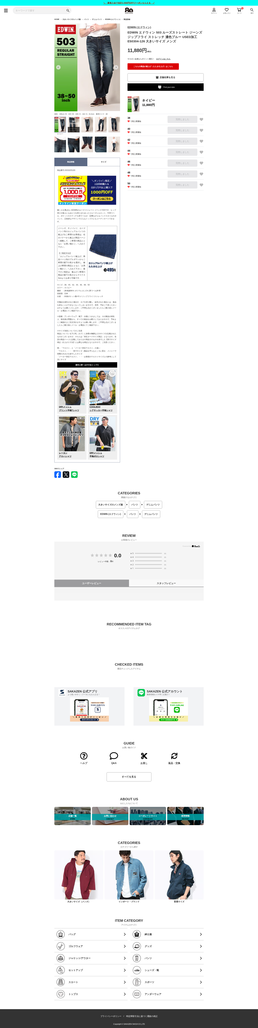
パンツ (86, 19)
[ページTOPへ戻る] (206, 1025)
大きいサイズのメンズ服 (72, 19)
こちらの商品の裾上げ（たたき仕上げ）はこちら (153, 66)
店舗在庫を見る (167, 77)
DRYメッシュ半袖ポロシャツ (97, 454)
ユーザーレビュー (91, 583)
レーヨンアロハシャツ (65, 454)
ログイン (214, 13)
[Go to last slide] (58, 67)
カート (239, 13)
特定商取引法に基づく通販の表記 (142, 1016)
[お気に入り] (201, 119)
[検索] (67, 10)
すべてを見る (129, 776)
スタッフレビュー (166, 583)
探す (252, 13)
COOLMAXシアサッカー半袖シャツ (101, 408)
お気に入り (227, 13)
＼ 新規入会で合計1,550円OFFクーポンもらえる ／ (129, 3)
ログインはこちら (163, 59)
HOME (56, 19)
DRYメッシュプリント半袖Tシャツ (69, 408)
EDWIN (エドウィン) (112, 19)
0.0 (117, 555)
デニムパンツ (97, 19)
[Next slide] (116, 67)
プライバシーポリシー (110, 1016)
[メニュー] (6, 10)
